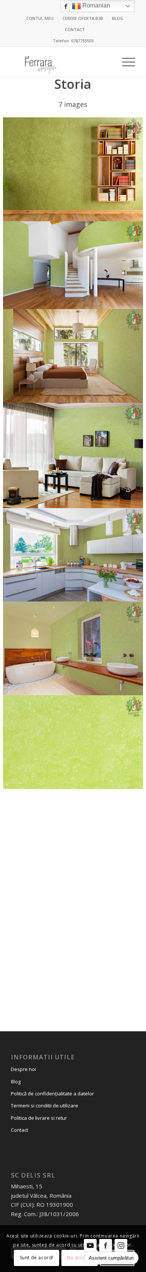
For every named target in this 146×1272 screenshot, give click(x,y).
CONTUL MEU (40, 18)
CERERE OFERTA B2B (83, 18)
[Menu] (125, 62)
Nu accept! (79, 1257)
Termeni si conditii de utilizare (44, 1105)
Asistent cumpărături (111, 1258)
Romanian (95, 5)
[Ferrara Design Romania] (60, 62)
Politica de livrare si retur (39, 1117)
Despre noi (23, 1069)
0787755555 (82, 41)
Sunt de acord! (37, 1257)
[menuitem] (40, 18)
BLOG (117, 18)
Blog (16, 1081)
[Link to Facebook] (66, 6)
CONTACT (75, 29)
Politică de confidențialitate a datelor (52, 1093)
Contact (19, 1129)
